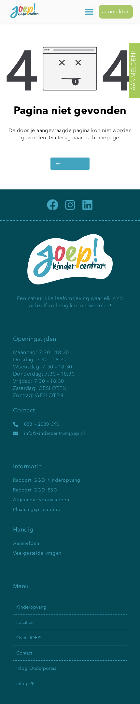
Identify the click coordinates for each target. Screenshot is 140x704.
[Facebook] (52, 205)
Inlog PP (25, 683)
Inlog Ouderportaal (37, 668)
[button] (89, 12)
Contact (24, 653)
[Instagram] (70, 205)
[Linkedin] (87, 205)
